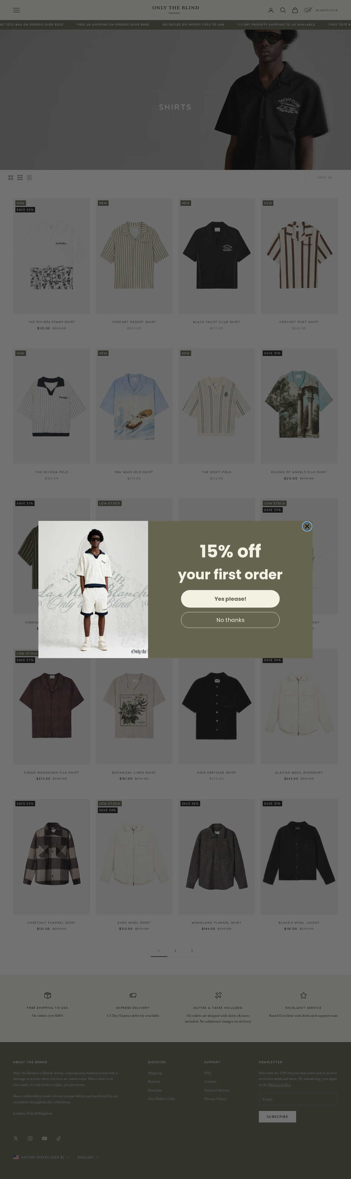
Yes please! (230, 599)
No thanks (230, 620)
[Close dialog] (307, 526)
